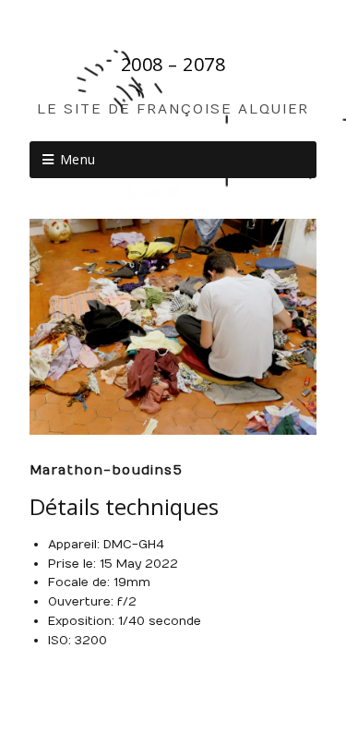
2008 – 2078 (173, 64)
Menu (78, 159)
